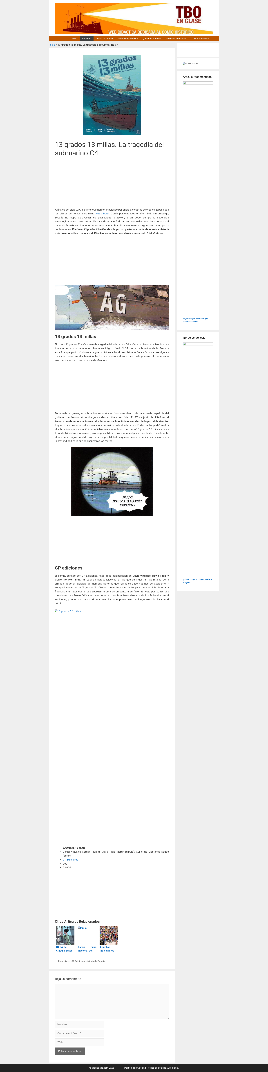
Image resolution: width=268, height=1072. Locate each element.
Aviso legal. (173, 1067)
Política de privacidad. (135, 1067)
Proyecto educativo (176, 38)
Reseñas (86, 38)
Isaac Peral (102, 213)
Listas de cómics (105, 38)
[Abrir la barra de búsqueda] (215, 38)
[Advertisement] (112, 184)
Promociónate (201, 38)
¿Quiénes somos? (152, 38)
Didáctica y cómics (128, 38)
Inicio (74, 38)
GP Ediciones (70, 859)
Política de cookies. (157, 1067)
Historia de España (95, 961)
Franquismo (64, 961)
